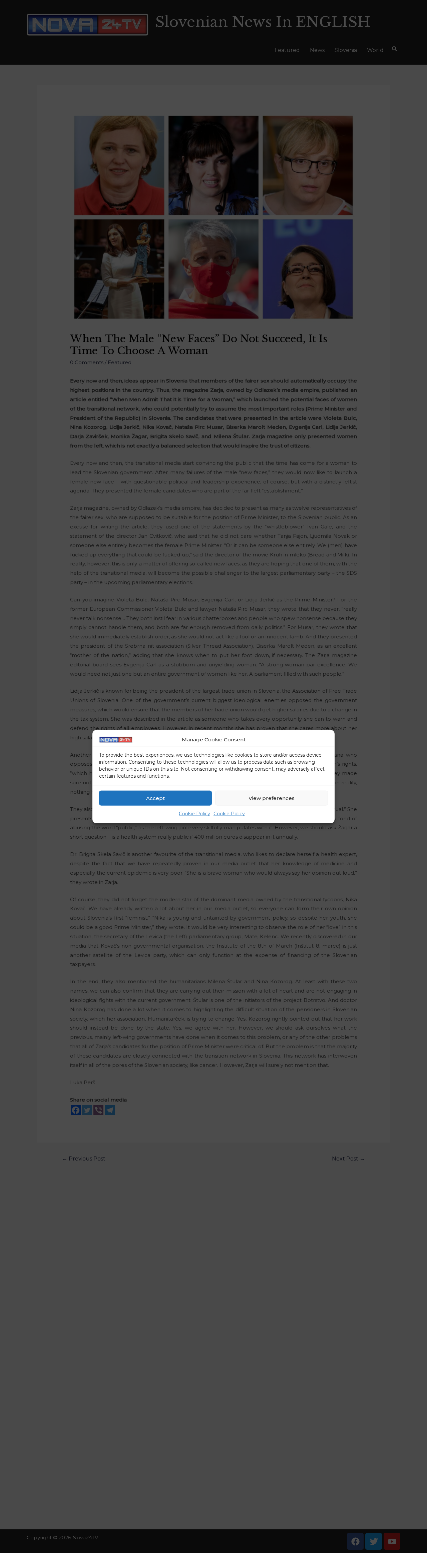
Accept (155, 798)
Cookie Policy (194, 814)
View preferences (272, 798)
